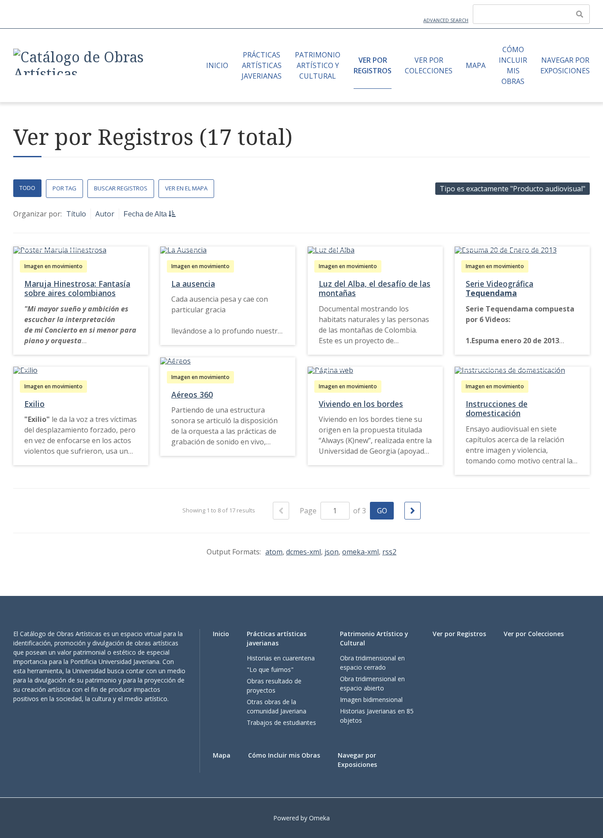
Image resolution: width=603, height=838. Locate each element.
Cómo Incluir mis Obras (513, 65)
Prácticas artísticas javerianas (261, 65)
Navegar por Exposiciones (565, 65)
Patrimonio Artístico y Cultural (317, 65)
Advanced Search (445, 20)
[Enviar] (579, 14)
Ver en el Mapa (186, 188)
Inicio (217, 65)
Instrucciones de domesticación (497, 408)
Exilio (34, 403)
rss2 (389, 552)
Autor (104, 214)
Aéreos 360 (192, 394)
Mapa (476, 65)
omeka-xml (360, 552)
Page (309, 511)
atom (274, 552)
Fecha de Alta (146, 214)
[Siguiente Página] (412, 510)
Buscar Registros (120, 188)
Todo (27, 188)
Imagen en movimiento (53, 266)
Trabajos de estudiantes (281, 722)
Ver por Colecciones (428, 65)
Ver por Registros (373, 65)
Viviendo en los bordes (361, 403)
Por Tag (64, 188)
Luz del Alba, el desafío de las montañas (374, 288)
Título (76, 214)
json (331, 552)
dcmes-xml (303, 552)
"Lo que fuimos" (270, 669)
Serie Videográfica (499, 288)
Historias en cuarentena (281, 658)
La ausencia (193, 283)
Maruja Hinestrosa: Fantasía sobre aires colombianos (77, 288)
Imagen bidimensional (371, 699)
